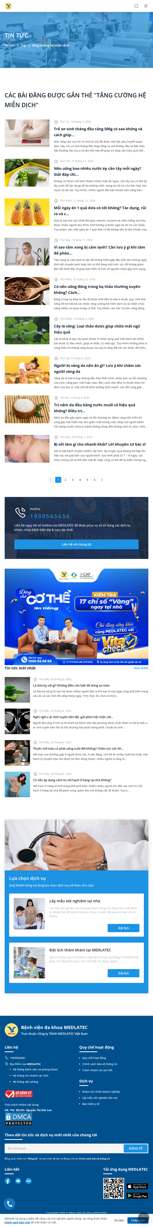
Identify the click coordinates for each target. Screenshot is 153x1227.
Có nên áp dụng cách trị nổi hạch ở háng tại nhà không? (72, 780)
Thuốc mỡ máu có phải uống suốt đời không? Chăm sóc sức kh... (78, 748)
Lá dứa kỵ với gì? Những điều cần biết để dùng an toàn (71, 685)
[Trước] (51, 480)
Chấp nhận (138, 1220)
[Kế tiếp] (102, 480)
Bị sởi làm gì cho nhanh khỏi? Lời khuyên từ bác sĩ (100, 444)
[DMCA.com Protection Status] (19, 1118)
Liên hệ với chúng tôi (76, 544)
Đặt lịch (123, 928)
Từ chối (119, 1220)
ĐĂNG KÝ (135, 1148)
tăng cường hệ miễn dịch (50, 45)
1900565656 (17, 1058)
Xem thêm (141, 668)
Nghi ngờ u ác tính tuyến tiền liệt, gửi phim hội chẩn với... (73, 717)
